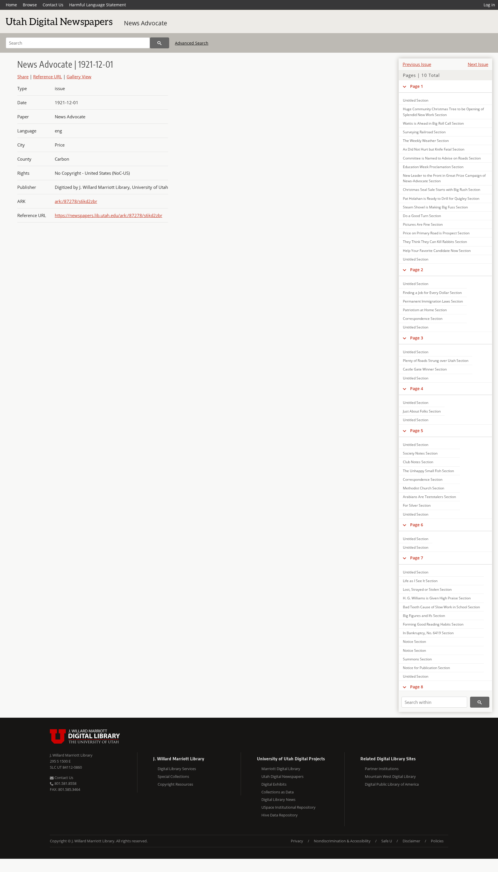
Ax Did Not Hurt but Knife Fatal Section (433, 149)
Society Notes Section (420, 453)
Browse (30, 4)
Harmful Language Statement (97, 4)
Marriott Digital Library (280, 768)
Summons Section (417, 659)
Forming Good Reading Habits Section (433, 624)
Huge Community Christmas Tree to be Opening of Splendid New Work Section (443, 112)
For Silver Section (417, 505)
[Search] (159, 42)
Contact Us (53, 4)
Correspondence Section (422, 318)
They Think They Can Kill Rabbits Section (435, 241)
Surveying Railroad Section (424, 132)
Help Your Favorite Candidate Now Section (437, 250)
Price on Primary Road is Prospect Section (436, 233)
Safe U (386, 840)
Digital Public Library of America (392, 784)
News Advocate (145, 23)
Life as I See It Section (420, 580)
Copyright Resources (175, 784)
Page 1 (416, 86)
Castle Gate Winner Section (425, 369)
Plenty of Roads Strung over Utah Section (435, 360)
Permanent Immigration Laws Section (433, 301)
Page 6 (416, 524)
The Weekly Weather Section (426, 140)
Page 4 (416, 388)
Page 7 (416, 558)
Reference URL (47, 76)
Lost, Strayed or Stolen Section (427, 589)
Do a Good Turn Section (422, 215)
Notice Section (414, 641)
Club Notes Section (418, 461)
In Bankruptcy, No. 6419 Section (428, 632)
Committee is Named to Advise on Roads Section (442, 158)
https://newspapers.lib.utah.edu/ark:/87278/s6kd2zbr (108, 215)
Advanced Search (191, 43)
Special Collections (173, 776)
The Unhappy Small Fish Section (428, 470)
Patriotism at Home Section (425, 309)
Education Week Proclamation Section (433, 166)
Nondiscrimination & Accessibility (342, 840)
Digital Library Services (177, 768)
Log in (489, 4)
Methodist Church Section (423, 488)
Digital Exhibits (273, 784)
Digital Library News (278, 799)
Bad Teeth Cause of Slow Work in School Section (441, 607)
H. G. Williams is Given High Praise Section (437, 598)
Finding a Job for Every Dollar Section (432, 292)
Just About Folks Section (422, 411)
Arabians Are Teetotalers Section (429, 496)
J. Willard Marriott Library (71, 755)
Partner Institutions (382, 768)
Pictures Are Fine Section (423, 224)
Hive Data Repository (279, 815)
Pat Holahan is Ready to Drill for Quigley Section (441, 198)
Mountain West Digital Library (390, 776)
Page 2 (416, 269)
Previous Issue (417, 64)
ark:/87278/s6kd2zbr (76, 201)
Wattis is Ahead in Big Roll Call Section (433, 123)
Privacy (297, 840)
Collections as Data (277, 792)
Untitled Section (415, 100)
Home (11, 4)
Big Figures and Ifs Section (424, 615)
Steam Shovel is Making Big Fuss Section (435, 207)
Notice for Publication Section (426, 667)
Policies (437, 840)
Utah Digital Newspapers (282, 776)
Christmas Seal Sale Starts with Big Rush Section (441, 189)
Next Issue (478, 64)
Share (23, 76)
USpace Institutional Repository (288, 807)
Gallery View (79, 76)
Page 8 (416, 686)
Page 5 (416, 430)
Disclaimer (411, 840)
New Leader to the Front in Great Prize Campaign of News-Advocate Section (444, 178)
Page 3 (416, 338)
